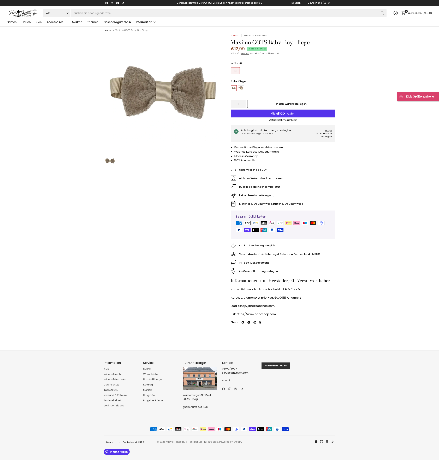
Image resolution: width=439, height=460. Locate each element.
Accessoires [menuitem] (55, 22)
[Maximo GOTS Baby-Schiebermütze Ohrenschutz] (241, 88)
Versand (245, 53)
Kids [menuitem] (38, 22)
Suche (147, 369)
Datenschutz (111, 384)
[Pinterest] (117, 3)
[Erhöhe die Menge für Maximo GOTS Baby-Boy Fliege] (242, 104)
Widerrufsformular (115, 379)
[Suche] (382, 13)
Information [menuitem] (144, 22)
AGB (106, 369)
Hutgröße (149, 395)
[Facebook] (106, 3)
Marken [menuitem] (77, 22)
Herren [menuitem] (26, 22)
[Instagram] (112, 3)
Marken (147, 390)
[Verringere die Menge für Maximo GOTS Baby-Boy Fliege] (233, 104)
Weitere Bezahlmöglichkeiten (283, 120)
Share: (235, 322)
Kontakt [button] (227, 380)
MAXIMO (235, 35)
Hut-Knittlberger (153, 379)
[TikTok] (123, 3)
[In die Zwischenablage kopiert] (260, 322)
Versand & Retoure (115, 395)
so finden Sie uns (114, 405)
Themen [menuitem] (92, 22)
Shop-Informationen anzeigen (324, 133)
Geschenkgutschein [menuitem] (117, 22)
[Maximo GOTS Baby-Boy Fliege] (233, 88)
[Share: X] (249, 322)
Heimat (108, 30)
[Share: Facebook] (243, 322)
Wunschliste (150, 374)
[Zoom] (215, 40)
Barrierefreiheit (112, 400)
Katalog (148, 384)
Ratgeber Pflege (153, 400)
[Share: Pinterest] (255, 322)
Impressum (111, 390)
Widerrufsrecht (113, 374)
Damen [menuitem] (12, 22)
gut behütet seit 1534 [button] (195, 407)
